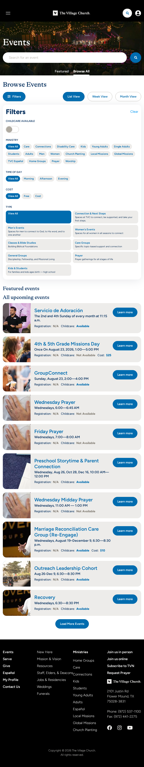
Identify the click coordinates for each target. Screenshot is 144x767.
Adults (29, 154)
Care (26, 146)
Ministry (12, 140)
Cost (9, 189)
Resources (44, 666)
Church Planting (75, 154)
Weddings (44, 687)
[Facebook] (109, 728)
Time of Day (14, 172)
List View (74, 96)
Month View (128, 96)
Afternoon (46, 178)
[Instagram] (119, 728)
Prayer (55, 161)
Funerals (43, 694)
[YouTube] (130, 728)
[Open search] (127, 13)
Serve (7, 659)
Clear (134, 112)
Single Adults (122, 146)
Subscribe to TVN (120, 666)
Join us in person (120, 652)
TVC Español (15, 161)
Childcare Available (20, 121)
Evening (63, 178)
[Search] (135, 57)
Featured (62, 71)
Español (9, 673)
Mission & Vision (49, 659)
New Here (44, 652)
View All (13, 146)
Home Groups (37, 161)
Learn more (125, 312)
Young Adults (100, 146)
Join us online (117, 659)
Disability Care (66, 146)
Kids (83, 146)
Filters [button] (16, 96)
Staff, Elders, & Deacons (55, 673)
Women (55, 154)
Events (8, 652)
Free (26, 196)
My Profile (10, 680)
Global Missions (123, 154)
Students (13, 154)
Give (6, 666)
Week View (100, 96)
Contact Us (11, 687)
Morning (29, 178)
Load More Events (72, 624)
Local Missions (99, 154)
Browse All (81, 71)
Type (9, 207)
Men (41, 154)
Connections (43, 146)
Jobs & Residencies (51, 680)
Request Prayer (118, 673)
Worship (70, 161)
